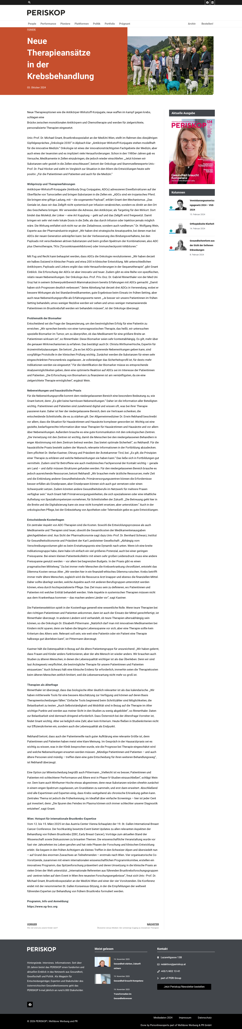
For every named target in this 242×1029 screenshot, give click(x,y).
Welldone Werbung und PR (63, 1021)
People (32, 23)
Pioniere (65, 23)
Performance (48, 23)
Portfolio (110, 23)
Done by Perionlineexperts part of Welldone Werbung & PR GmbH (176, 1025)
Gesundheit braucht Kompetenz (128, 981)
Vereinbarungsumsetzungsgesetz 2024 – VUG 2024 (202, 205)
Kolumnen (178, 192)
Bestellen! (207, 23)
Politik (96, 23)
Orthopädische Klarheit (202, 224)
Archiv (192, 23)
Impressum (185, 1017)
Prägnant (124, 23)
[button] (29, 2)
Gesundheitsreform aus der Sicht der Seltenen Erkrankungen (202, 245)
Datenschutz (205, 1017)
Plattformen (82, 23)
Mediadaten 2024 (163, 1017)
